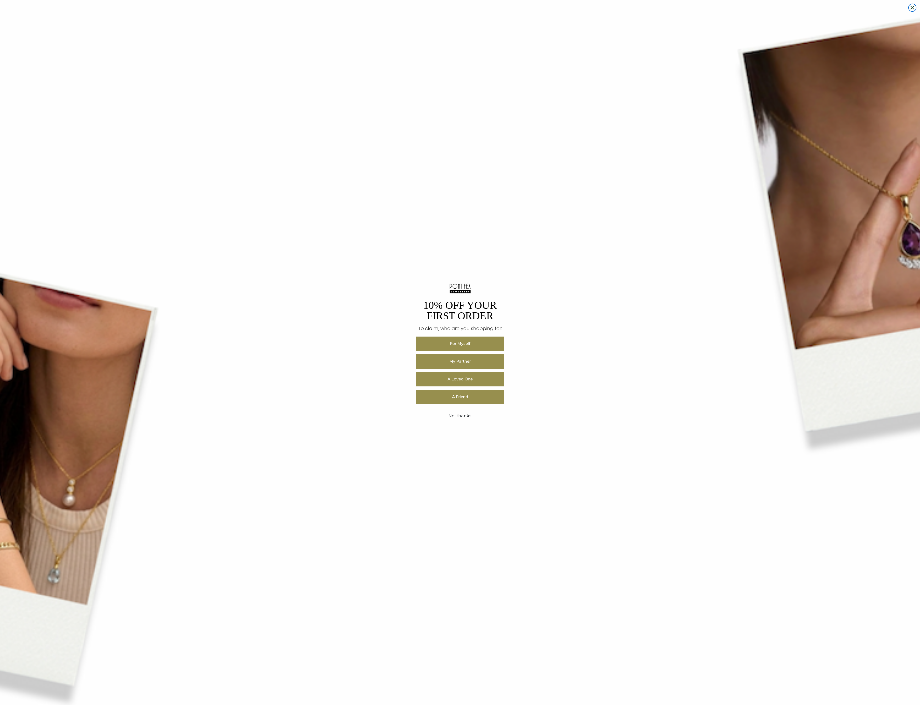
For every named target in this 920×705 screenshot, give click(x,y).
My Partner (460, 361)
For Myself (460, 343)
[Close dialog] (912, 8)
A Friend (460, 397)
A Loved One (460, 379)
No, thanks (460, 416)
